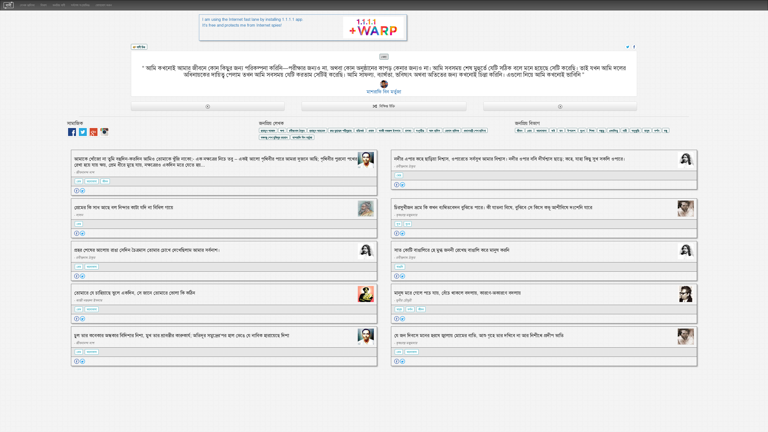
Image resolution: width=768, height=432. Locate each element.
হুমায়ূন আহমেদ (317, 131)
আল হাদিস (434, 131)
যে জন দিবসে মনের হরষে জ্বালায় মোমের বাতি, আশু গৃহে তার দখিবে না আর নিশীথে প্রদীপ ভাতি (479, 336)
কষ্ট (553, 131)
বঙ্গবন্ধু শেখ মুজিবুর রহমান (274, 137)
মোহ (399, 175)
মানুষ (647, 131)
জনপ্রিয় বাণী (59, 5)
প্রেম (529, 131)
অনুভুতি (635, 131)
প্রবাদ (371, 131)
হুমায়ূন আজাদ (268, 131)
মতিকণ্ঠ (360, 131)
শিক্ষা (591, 131)
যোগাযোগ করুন (104, 5)
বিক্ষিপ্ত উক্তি (385, 106)
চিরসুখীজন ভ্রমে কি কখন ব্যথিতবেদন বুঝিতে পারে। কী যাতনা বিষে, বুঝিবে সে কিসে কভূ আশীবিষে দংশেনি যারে (493, 208)
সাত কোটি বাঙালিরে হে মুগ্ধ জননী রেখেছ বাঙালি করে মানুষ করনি (451, 250)
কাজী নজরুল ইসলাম (389, 131)
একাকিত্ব (613, 131)
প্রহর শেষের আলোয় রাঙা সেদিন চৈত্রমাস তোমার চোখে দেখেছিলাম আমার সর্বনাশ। (147, 250)
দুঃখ (582, 131)
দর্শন (656, 131)
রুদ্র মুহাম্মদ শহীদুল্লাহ (341, 131)
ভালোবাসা (541, 131)
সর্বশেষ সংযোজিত (80, 5)
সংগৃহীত (420, 131)
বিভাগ (44, 5)
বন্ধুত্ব (601, 131)
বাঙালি (400, 267)
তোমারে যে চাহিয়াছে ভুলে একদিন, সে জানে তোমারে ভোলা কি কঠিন (134, 293)
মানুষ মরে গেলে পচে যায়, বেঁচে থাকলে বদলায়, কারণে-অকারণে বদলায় (457, 293)
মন (561, 131)
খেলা (383, 57)
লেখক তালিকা (27, 5)
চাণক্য (408, 131)
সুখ (398, 224)
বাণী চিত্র (140, 47)
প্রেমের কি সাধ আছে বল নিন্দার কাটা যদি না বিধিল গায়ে (123, 208)
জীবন (519, 131)
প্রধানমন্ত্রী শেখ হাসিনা (475, 131)
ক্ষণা (282, 131)
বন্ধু (665, 131)
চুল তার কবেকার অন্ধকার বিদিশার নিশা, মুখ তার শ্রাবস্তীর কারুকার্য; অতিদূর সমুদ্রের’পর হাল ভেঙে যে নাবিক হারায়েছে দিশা (181, 336)
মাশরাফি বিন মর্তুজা (302, 137)
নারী (625, 131)
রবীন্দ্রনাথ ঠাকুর (297, 131)
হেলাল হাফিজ (452, 131)
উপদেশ (571, 131)
